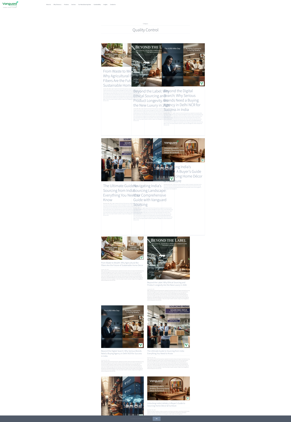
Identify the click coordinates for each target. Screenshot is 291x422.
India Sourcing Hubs (182, 186)
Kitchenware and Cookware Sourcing (113, 96)
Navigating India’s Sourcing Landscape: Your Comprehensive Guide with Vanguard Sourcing (149, 195)
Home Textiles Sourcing (130, 94)
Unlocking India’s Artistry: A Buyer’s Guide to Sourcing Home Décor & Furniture (183, 174)
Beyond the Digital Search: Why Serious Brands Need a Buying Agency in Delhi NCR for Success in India (182, 100)
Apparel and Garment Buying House (121, 89)
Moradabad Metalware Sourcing (181, 187)
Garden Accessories (195, 116)
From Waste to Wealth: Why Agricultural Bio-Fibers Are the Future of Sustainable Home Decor (122, 78)
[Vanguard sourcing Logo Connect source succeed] (10, 2)
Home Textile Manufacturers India (118, 94)
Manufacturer (128, 96)
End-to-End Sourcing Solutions (112, 92)
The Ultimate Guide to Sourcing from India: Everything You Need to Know (121, 193)
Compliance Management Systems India (123, 90)
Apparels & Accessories (194, 113)
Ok (156, 419)
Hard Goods (129, 93)
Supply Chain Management (127, 99)
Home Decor (195, 117)
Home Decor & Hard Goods (171, 186)
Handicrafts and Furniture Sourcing (120, 93)
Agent (113, 89)
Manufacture (123, 96)
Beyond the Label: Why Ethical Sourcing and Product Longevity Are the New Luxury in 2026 (151, 98)
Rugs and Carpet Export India (193, 122)
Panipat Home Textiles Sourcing (113, 97)
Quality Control (123, 97)
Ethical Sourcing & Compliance (124, 92)
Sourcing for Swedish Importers (115, 99)
